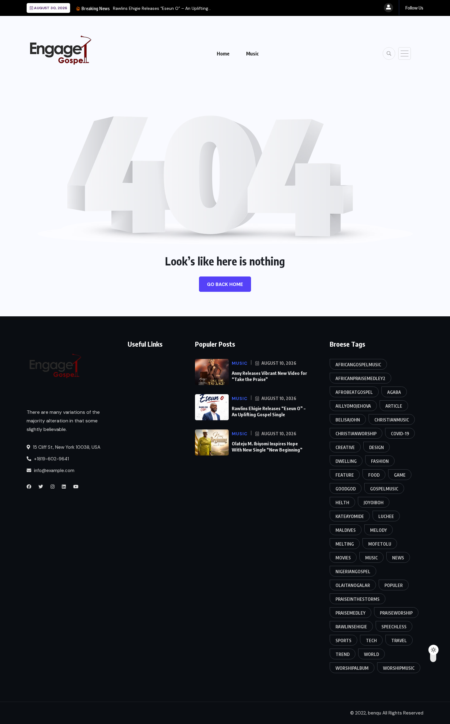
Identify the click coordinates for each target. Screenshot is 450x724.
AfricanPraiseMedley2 (360, 378)
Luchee (386, 516)
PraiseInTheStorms (358, 599)
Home (223, 54)
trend (343, 654)
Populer (393, 585)
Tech (371, 640)
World (371, 654)
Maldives (346, 530)
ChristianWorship (356, 433)
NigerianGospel (353, 571)
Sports (343, 640)
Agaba (394, 392)
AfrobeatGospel (354, 392)
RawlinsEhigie (351, 626)
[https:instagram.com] (52, 486)
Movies (343, 557)
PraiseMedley (351, 612)
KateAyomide (350, 516)
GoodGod (346, 488)
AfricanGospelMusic (358, 364)
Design (376, 447)
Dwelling (346, 461)
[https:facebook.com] (29, 486)
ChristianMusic (391, 419)
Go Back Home (225, 284)
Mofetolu (379, 544)
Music (252, 54)
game (400, 475)
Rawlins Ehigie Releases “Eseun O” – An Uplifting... (162, 8)
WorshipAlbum (352, 668)
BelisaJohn (348, 419)
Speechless (394, 626)
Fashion (380, 461)
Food (374, 475)
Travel (399, 640)
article (393, 406)
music (371, 557)
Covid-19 (400, 433)
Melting (345, 544)
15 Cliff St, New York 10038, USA (66, 447)
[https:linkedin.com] (64, 486)
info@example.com (53, 470)
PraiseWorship (396, 612)
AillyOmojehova (353, 406)
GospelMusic (384, 488)
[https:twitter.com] (41, 486)
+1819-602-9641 (51, 459)
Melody (378, 530)
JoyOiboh (374, 502)
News (398, 557)
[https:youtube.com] (75, 486)
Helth (342, 502)
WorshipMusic (398, 668)
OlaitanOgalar (353, 585)
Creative (345, 447)
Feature (345, 475)
